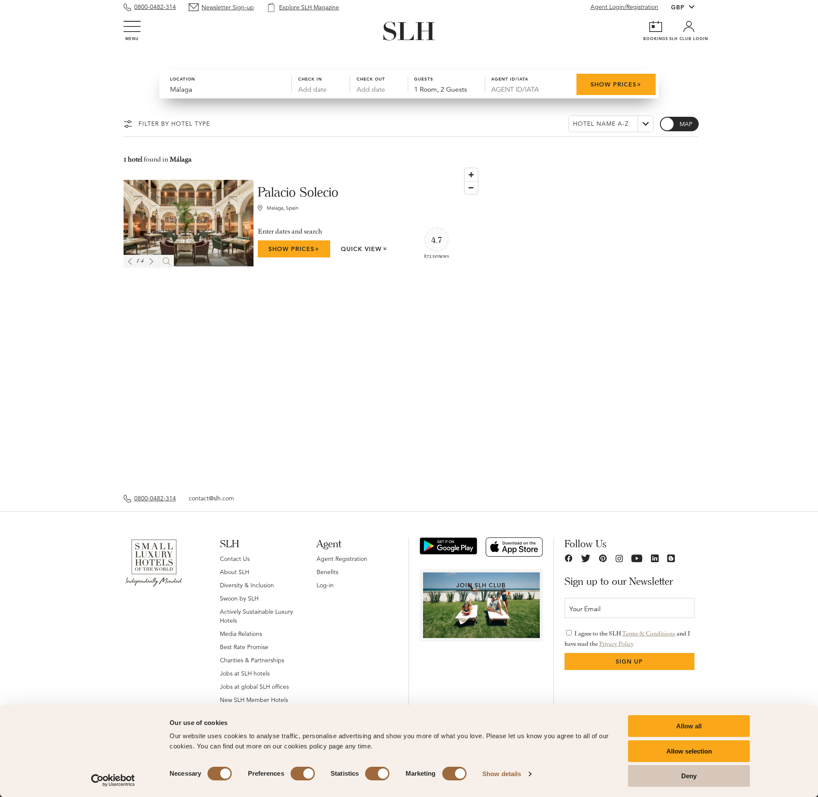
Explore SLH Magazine (309, 7)
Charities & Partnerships (252, 660)
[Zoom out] (471, 187)
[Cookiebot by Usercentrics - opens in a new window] (113, 780)
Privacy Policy (616, 643)
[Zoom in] (471, 174)
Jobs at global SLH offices (254, 686)
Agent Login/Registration (624, 7)
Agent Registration (342, 559)
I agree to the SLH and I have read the (627, 638)
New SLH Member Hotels (254, 700)
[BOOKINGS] (655, 26)
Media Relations (241, 634)
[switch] (303, 773)
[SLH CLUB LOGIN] (688, 26)
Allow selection (689, 751)
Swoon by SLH (239, 598)
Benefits (327, 572)
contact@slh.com (211, 498)
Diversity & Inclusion (247, 585)
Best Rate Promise (244, 647)
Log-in (325, 585)
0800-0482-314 (155, 7)
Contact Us (235, 559)
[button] (130, 261)
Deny (689, 776)
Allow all (689, 726)
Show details (501, 773)
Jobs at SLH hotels (245, 673)
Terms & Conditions (648, 633)
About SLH (234, 572)
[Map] (577, 324)
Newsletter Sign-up (228, 7)
